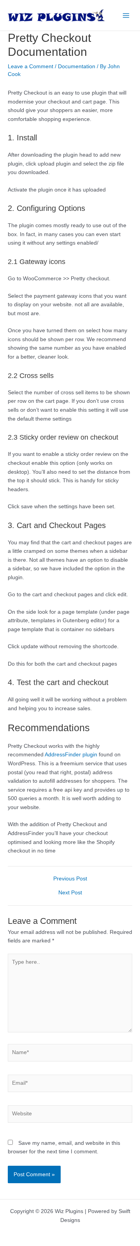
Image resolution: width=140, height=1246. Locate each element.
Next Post (70, 893)
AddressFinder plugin (71, 755)
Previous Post (70, 879)
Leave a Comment (30, 66)
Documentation (76, 66)
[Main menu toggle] (126, 15)
